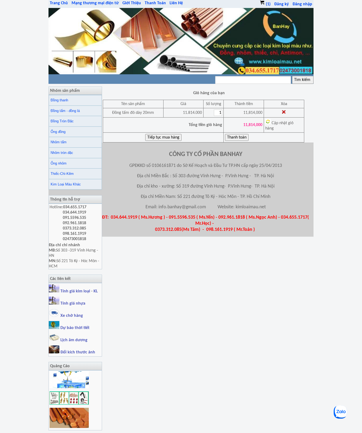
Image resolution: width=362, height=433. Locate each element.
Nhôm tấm (59, 142)
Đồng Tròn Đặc (62, 121)
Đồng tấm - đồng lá (65, 111)
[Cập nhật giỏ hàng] (268, 121)
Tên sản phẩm (133, 104)
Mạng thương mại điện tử (95, 3)
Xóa (284, 104)
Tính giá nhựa (72, 303)
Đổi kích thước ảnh (77, 352)
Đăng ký (281, 4)
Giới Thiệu (131, 3)
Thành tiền (244, 104)
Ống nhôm (59, 163)
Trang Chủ (59, 3)
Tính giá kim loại (75, 291)
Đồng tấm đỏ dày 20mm (133, 113)
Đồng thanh (59, 100)
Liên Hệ (176, 3)
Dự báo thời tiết (74, 328)
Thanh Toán (155, 3)
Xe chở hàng (71, 316)
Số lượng (213, 104)
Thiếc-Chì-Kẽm (62, 174)
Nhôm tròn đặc (62, 153)
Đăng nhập (302, 4)
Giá (183, 104)
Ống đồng (58, 132)
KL (96, 291)
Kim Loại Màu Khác (66, 184)
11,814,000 (252, 113)
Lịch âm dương (73, 340)
